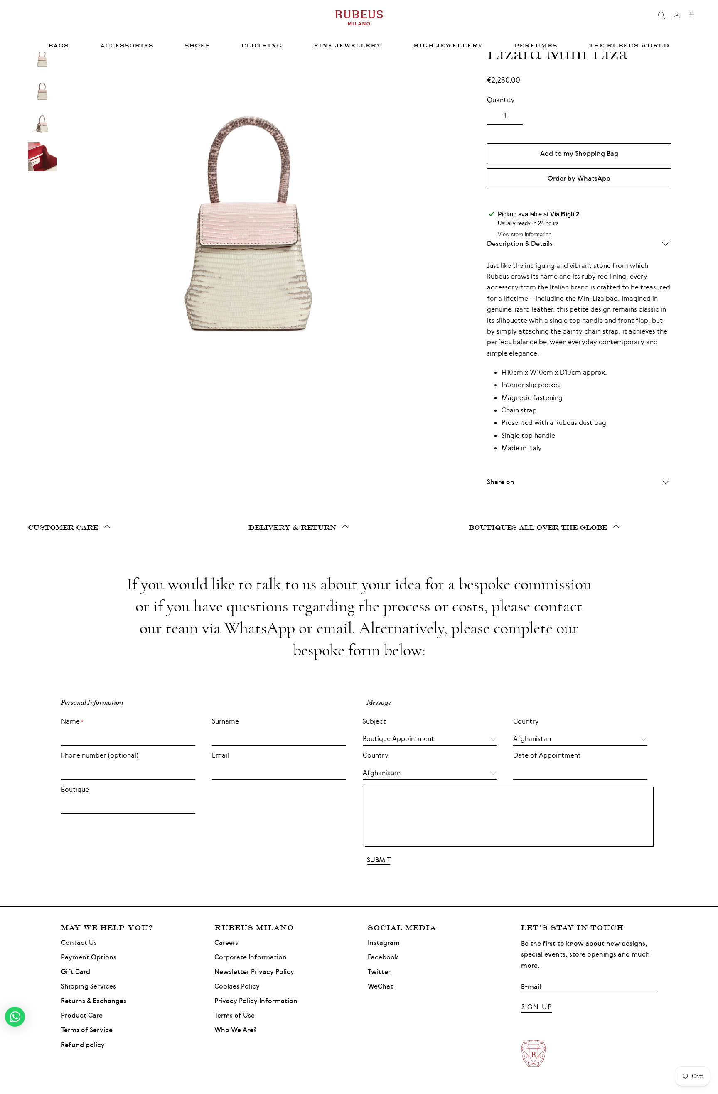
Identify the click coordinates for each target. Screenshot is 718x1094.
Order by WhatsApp (579, 178)
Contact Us (79, 942)
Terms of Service (87, 1029)
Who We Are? (235, 1029)
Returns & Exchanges (93, 1000)
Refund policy (83, 1044)
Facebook (383, 957)
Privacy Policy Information (256, 1000)
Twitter (379, 971)
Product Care (82, 1015)
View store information (524, 234)
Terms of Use (234, 1015)
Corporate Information (250, 957)
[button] (580, 737)
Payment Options (88, 957)
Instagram (384, 942)
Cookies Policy (237, 986)
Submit (379, 860)
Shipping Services (88, 986)
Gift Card (75, 971)
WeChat (380, 986)
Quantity (501, 100)
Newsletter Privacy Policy (254, 971)
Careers (226, 942)
